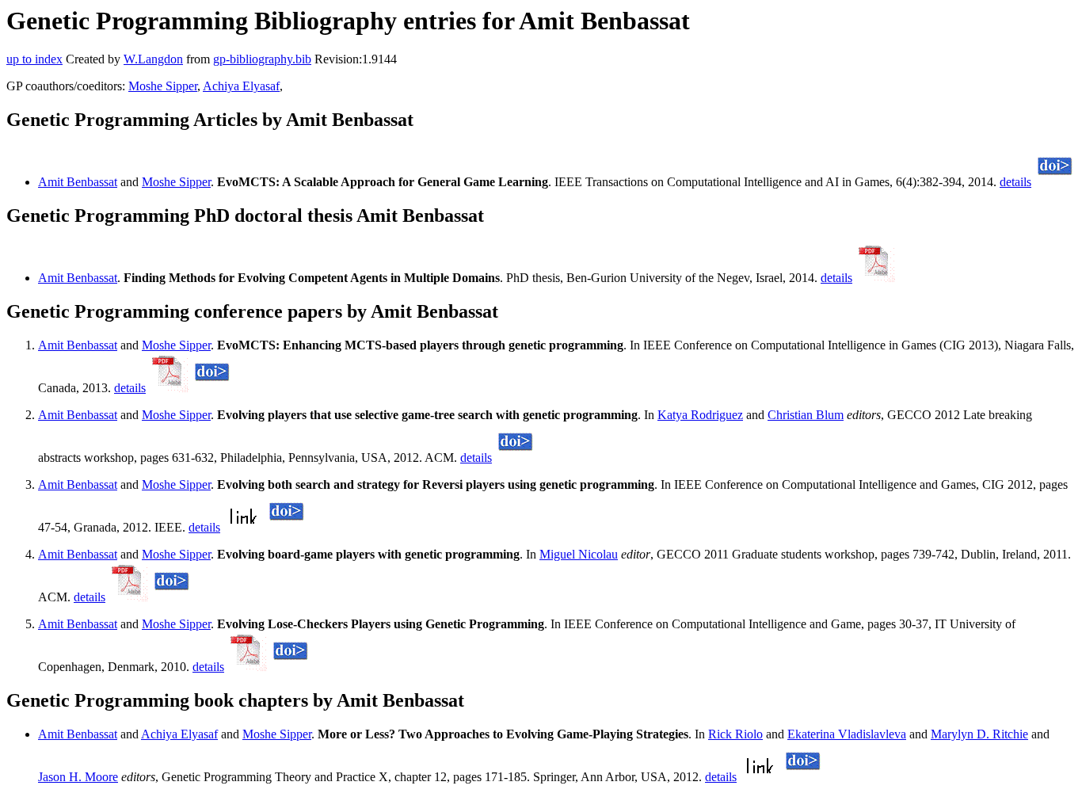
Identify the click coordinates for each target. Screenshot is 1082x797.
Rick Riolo (735, 734)
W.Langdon (153, 59)
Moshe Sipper (162, 86)
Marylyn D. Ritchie (979, 734)
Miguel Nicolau (578, 554)
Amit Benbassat (77, 182)
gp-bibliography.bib (262, 59)
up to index (34, 59)
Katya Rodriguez (700, 414)
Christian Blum (806, 414)
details (1015, 182)
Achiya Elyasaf (241, 86)
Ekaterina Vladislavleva (846, 734)
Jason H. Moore (78, 777)
